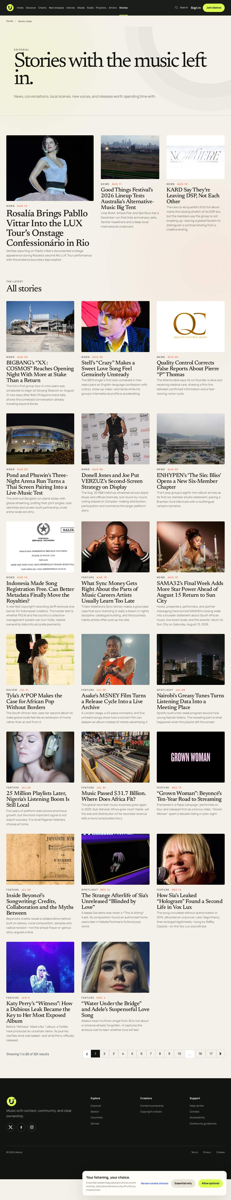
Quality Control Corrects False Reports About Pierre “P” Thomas (188, 369)
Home (20, 7)
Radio (90, 7)
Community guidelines (203, 1123)
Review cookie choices (154, 1183)
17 (211, 1053)
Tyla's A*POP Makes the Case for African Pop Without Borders (34, 702)
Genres (71, 7)
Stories (123, 7)
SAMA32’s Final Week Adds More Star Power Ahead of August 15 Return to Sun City (190, 592)
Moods (81, 7)
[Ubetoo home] (10, 8)
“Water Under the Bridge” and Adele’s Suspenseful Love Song (115, 1010)
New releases (56, 7)
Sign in (196, 8)
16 (200, 1053)
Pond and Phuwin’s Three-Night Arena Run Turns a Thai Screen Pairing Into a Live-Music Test (37, 484)
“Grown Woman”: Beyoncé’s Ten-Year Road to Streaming (189, 797)
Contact (194, 1111)
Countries (97, 1117)
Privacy (207, 1152)
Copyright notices (151, 1111)
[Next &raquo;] (220, 1053)
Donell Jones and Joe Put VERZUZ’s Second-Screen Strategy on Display (112, 481)
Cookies (220, 1152)
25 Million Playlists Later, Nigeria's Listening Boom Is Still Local (37, 799)
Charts (42, 7)
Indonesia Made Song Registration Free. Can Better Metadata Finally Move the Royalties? (40, 592)
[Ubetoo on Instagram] (32, 1127)
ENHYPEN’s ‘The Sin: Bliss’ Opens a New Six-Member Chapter (189, 481)
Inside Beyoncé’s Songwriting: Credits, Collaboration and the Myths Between (39, 905)
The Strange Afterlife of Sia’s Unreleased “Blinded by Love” (114, 902)
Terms (194, 1152)
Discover (31, 7)
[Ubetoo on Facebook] (21, 1127)
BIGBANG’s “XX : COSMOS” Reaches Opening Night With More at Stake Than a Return (40, 372)
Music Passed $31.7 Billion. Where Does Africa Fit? (113, 797)
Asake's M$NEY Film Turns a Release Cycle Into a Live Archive (113, 702)
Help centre (197, 1105)
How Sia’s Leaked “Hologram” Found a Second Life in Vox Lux (190, 902)
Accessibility (197, 1117)
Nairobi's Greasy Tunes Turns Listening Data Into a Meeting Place (190, 702)
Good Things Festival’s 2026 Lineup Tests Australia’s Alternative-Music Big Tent (127, 199)
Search (95, 1111)
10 (179, 1053)
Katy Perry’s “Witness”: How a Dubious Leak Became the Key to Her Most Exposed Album (39, 1013)
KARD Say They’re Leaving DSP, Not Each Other (192, 196)
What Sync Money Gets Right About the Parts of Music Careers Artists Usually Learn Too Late (109, 592)
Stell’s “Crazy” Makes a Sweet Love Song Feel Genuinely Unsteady (108, 369)
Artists (113, 7)
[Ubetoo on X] (10, 1127)
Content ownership (152, 1105)
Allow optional (210, 1183)
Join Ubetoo (213, 7)
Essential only (183, 1183)
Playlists (101, 7)
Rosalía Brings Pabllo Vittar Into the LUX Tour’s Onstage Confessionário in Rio (47, 228)
